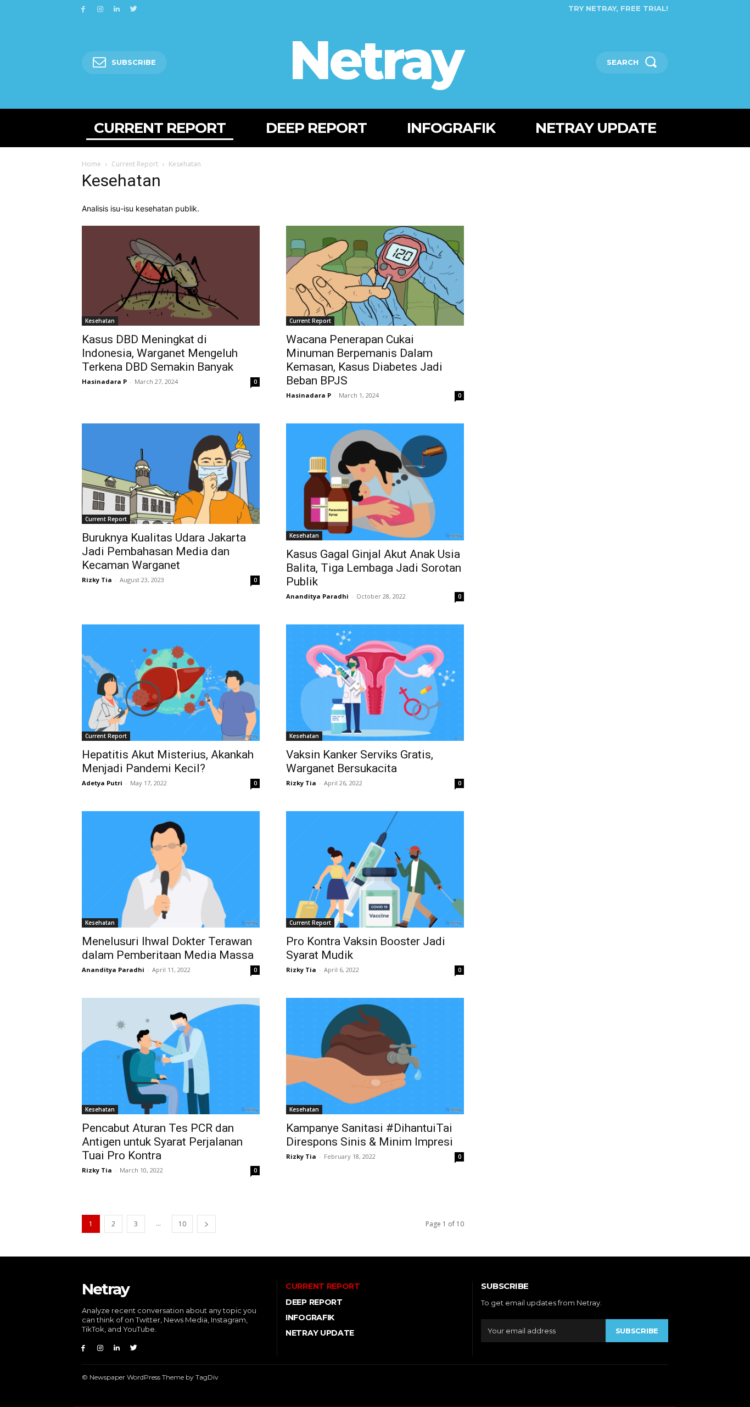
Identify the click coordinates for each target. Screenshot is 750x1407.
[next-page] (206, 1224)
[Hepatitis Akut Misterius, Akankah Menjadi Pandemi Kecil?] (171, 682)
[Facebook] (83, 8)
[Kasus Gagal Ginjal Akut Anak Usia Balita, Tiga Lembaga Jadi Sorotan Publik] (375, 481)
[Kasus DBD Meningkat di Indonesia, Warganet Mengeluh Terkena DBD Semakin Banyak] (171, 276)
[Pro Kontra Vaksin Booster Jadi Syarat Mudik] (375, 869)
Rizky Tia (97, 580)
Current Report (134, 164)
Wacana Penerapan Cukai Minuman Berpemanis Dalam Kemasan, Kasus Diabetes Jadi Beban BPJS (364, 360)
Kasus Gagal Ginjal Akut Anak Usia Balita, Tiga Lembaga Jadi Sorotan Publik (373, 568)
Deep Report (314, 1302)
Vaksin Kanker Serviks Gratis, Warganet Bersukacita (359, 761)
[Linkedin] (117, 8)
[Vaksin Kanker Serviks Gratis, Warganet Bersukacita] (375, 682)
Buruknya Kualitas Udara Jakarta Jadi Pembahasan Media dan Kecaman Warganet (164, 551)
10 (182, 1224)
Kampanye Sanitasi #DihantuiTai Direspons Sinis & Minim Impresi (369, 1134)
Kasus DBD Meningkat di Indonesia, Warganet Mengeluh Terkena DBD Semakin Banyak (160, 353)
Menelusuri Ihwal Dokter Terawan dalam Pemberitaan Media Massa (168, 948)
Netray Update (320, 1333)
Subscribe (636, 1330)
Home (91, 164)
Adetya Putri (102, 783)
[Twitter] (133, 8)
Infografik (310, 1317)
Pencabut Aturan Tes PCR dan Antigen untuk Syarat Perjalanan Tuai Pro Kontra (162, 1141)
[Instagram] (100, 8)
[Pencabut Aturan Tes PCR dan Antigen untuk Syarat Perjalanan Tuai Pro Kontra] (171, 1056)
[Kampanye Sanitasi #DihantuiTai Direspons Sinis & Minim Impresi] (375, 1056)
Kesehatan (100, 321)
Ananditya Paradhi (317, 596)
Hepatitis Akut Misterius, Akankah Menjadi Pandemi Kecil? (168, 761)
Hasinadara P (104, 381)
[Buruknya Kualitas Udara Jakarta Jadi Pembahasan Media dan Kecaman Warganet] (171, 473)
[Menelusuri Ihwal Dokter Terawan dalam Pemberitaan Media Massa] (171, 869)
